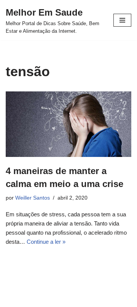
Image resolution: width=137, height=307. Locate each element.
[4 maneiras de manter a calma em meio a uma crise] (68, 124)
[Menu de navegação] (122, 20)
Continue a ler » (46, 241)
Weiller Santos (32, 198)
